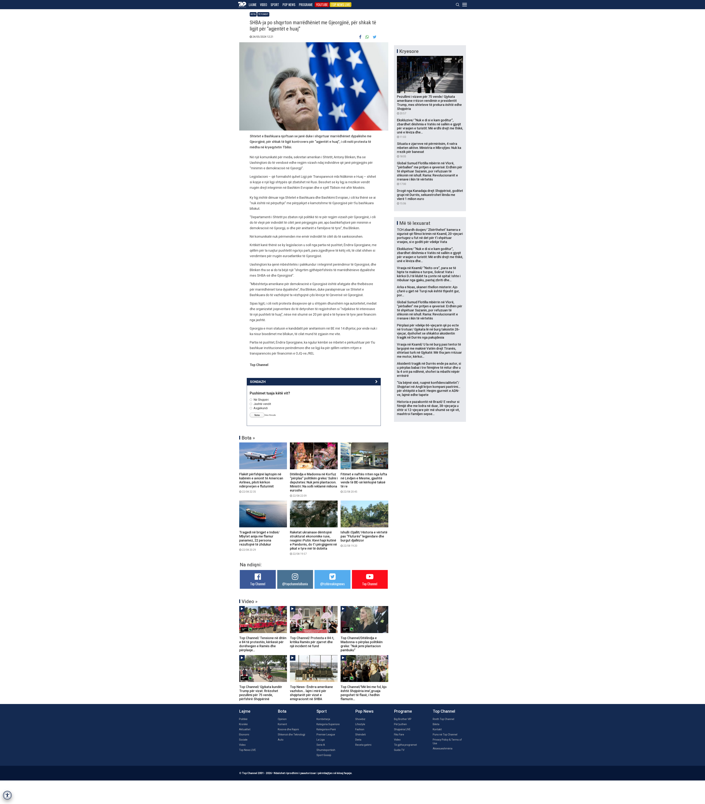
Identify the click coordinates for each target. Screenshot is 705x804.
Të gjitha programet (405, 744)
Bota (253, 14)
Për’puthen (400, 724)
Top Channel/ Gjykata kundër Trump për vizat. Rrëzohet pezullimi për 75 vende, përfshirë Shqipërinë (260, 693)
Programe (306, 4)
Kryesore (409, 51)
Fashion (359, 729)
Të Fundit (263, 14)
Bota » (248, 438)
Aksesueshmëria (442, 748)
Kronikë (243, 724)
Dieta (358, 739)
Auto (280, 739)
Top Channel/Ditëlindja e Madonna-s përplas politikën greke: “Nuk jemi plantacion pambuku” (362, 644)
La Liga (321, 739)
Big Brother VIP (402, 719)
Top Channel (257, 583)
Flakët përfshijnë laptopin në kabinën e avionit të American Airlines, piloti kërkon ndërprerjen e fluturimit (261, 482)
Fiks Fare (399, 734)
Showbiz (360, 719)
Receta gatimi (363, 744)
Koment (282, 724)
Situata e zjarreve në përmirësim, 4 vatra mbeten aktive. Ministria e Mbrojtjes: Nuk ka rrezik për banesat (429, 150)
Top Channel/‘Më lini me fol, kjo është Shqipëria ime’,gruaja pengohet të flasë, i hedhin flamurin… (364, 693)
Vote (257, 415)
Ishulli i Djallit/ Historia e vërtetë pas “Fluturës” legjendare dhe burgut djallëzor (364, 538)
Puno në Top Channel (445, 734)
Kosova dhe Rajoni (288, 729)
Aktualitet (244, 729)
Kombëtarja (323, 719)
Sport (275, 4)
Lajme (252, 4)
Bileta (436, 724)
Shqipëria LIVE (402, 729)
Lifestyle (360, 724)
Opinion (282, 719)
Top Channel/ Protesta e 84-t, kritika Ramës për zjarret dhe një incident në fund (312, 642)
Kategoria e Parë (326, 729)
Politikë (243, 719)
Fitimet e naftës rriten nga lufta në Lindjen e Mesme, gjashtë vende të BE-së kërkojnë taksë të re (364, 482)
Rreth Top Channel (443, 719)
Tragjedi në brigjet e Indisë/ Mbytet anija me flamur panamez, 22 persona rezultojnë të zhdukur (259, 540)
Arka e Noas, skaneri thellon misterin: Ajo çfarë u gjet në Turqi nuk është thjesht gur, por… (428, 291)
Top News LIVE (340, 4)
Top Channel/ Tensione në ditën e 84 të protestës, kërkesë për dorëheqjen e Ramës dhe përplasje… (262, 644)
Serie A (321, 744)
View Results (270, 415)
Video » (250, 601)
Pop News (289, 4)
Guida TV (399, 749)
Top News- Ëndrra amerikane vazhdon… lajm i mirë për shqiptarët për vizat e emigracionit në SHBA (311, 693)
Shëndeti (360, 734)
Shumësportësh (326, 749)
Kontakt (437, 729)
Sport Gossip (324, 755)
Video (263, 4)
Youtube (322, 4)
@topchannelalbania (295, 583)
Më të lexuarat (414, 223)
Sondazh (258, 382)
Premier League (326, 734)
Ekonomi (244, 734)
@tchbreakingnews (332, 583)
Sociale (243, 739)
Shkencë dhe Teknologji (291, 734)
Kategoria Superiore (328, 724)
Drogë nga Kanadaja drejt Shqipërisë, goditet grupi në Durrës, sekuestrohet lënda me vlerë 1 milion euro (430, 197)
